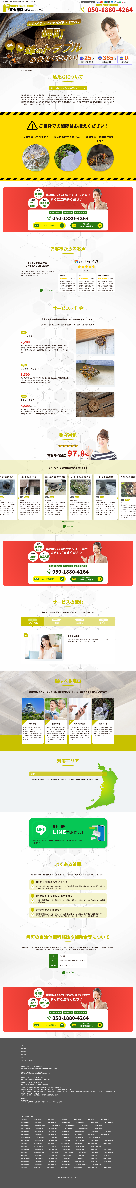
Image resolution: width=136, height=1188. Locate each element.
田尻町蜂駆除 (107, 1162)
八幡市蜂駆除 (39, 1162)
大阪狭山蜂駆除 (92, 1144)
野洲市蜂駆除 (65, 1144)
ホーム (22, 71)
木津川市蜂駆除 (68, 1128)
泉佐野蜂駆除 (39, 1150)
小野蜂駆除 (65, 1135)
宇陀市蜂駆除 (67, 1156)
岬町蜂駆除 (29, 71)
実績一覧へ (70, 526)
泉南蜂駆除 (66, 1159)
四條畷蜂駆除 (95, 1132)
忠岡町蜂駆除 (109, 1153)
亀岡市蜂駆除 (25, 1162)
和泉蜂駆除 (82, 1153)
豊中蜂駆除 (52, 1132)
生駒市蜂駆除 (107, 1168)
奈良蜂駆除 (85, 1125)
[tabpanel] (30, 497)
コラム (23, 1058)
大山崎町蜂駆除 (70, 1125)
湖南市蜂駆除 (66, 1147)
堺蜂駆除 (66, 1137)
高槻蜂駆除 (79, 1159)
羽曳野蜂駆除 (39, 1132)
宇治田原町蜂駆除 (39, 1153)
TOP (22, 1045)
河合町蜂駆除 (25, 1135)
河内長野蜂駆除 (83, 1128)
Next (117, 497)
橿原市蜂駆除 (79, 1137)
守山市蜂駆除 (95, 1141)
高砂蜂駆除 (66, 1141)
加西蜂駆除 (54, 1137)
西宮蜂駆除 (95, 1153)
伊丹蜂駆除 (52, 1162)
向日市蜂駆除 (99, 1125)
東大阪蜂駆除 (25, 1132)
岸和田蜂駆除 (95, 1122)
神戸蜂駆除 (24, 1144)
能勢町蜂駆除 (56, 1125)
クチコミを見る (48, 290)
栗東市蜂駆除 (78, 1119)
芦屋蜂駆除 (65, 1162)
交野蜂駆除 (108, 1132)
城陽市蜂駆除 (53, 1141)
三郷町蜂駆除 (54, 1153)
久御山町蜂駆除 (92, 1168)
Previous (18, 497)
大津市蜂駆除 (66, 1122)
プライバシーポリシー (27, 1061)
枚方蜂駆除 (24, 1156)
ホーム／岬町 (70, 973)
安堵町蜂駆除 (25, 1122)
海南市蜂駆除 (107, 1144)
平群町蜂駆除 (109, 1141)
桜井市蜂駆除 (107, 1159)
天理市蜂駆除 (99, 1128)
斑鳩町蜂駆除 (52, 1135)
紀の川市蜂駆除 (38, 1156)
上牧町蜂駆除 (40, 1137)
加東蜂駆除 (24, 1147)
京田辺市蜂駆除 (38, 1147)
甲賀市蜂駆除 (80, 1147)
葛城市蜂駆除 (69, 1153)
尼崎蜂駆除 (24, 1119)
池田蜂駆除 (91, 1119)
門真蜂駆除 (78, 1135)
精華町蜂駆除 (39, 1141)
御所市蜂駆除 (53, 1150)
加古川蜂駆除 (38, 1144)
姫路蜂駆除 (39, 1159)
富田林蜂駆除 (52, 1165)
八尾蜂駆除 (64, 1119)
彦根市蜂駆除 (25, 1141)
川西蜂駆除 (65, 1132)
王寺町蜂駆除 (25, 1150)
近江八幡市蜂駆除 (94, 1137)
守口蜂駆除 (106, 1156)
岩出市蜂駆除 (53, 1159)
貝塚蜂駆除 (24, 1153)
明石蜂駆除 (81, 1156)
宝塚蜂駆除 (78, 1144)
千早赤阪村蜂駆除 (81, 1165)
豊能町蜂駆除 (25, 1125)
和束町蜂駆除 (38, 1119)
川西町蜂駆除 (53, 1128)
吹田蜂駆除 (66, 1150)
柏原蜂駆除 (51, 1119)
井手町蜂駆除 (80, 1150)
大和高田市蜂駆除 (40, 1125)
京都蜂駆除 (38, 1122)
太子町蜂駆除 (109, 1122)
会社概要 (23, 1049)
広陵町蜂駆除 (66, 1165)
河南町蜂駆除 (93, 1159)
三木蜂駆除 (38, 1165)
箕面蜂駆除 (91, 1135)
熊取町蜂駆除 (97, 1165)
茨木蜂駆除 (24, 1168)
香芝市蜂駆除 (25, 1165)
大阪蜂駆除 (94, 1150)
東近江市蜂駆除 (25, 1137)
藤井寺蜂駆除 (105, 1135)
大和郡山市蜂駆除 (96, 1147)
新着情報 (23, 1052)
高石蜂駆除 (94, 1162)
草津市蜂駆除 (78, 1168)
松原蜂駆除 (64, 1168)
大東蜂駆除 (39, 1128)
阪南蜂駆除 (38, 1135)
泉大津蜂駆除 (51, 1168)
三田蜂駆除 (52, 1147)
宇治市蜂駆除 (107, 1150)
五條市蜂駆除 (52, 1122)
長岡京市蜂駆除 (79, 1132)
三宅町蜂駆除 (53, 1156)
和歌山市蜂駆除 (79, 1162)
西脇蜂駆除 (37, 1168)
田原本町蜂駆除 (25, 1128)
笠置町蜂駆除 (105, 1119)
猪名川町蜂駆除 (25, 1159)
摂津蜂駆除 (94, 1156)
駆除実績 (23, 1055)
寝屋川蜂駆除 (80, 1141)
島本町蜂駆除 (80, 1122)
